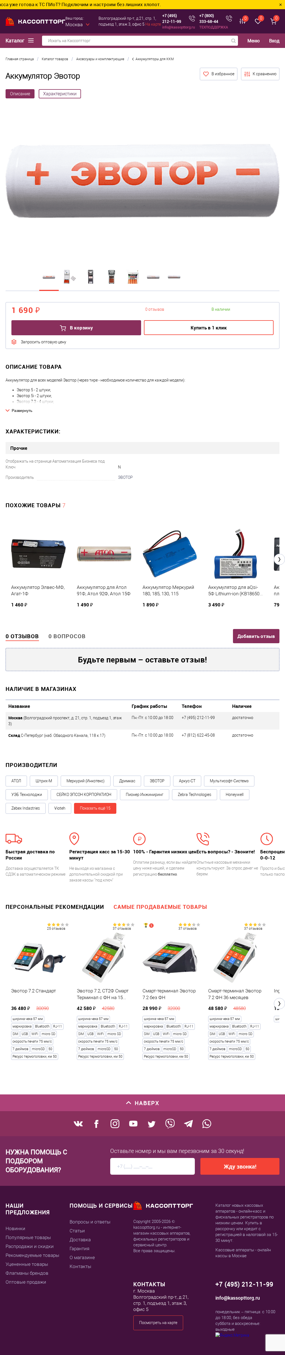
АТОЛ (16, 781)
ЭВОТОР (125, 477)
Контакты (80, 1266)
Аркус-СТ (187, 781)
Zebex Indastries (25, 808)
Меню (253, 41)
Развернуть (22, 410)
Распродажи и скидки (30, 1246)
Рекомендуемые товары (32, 1255)
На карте (153, 24)
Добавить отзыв (256, 636)
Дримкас (127, 781)
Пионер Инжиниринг (144, 794)
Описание (20, 93)
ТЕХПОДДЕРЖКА (213, 27)
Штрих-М (44, 781)
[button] (279, 559)
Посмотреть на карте (158, 1322)
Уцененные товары (27, 1264)
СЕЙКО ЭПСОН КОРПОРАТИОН (83, 794)
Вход (274, 41)
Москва (74, 24)
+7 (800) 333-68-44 (208, 18)
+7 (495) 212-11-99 (171, 18)
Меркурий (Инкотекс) (86, 781)
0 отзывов (22, 636)
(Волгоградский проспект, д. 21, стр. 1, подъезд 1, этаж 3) (65, 720)
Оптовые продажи (26, 1282)
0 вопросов (67, 636)
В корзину (81, 327)
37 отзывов (122, 929)
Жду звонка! (240, 1166)
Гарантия (79, 1248)
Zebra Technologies (194, 794)
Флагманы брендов (27, 1273)
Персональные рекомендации (55, 906)
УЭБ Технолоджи (26, 794)
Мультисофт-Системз (229, 781)
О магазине (82, 1257)
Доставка (80, 1239)
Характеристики (60, 93)
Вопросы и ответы (90, 1222)
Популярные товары (28, 1237)
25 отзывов (56, 929)
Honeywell (235, 794)
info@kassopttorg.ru (178, 27)
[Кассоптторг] (35, 21)
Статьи (77, 1230)
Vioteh (59, 808)
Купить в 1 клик (209, 327)
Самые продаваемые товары (160, 906)
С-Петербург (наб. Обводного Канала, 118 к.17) (56, 735)
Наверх (147, 1103)
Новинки (15, 1228)
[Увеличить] (142, 182)
